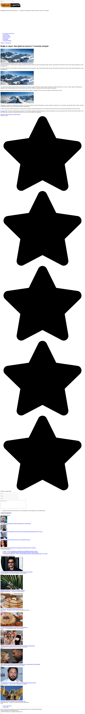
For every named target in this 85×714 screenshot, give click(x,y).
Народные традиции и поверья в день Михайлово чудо (13, 701)
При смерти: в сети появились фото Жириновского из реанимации (16, 523)
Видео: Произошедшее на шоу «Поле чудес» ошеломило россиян (15, 539)
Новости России (6, 37)
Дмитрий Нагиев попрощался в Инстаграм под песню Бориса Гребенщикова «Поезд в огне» (22, 531)
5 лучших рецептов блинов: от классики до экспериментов (14, 627)
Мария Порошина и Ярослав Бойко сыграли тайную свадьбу (24, 552)
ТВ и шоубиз (6, 38)
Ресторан (3, 110)
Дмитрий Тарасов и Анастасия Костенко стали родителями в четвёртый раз (18, 645)
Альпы (6, 114)
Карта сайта (5, 707)
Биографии (5, 39)
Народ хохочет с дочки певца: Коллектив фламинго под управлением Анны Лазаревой (20, 664)
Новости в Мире (6, 35)
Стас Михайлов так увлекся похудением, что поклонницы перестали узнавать (18, 682)
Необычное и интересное (8, 33)
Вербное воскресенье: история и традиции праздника (13, 590)
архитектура (11, 114)
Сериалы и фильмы (7, 40)
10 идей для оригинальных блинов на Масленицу (12, 608)
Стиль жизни (6, 34)
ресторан (18, 114)
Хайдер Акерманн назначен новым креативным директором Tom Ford (16, 571)
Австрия (2, 114)
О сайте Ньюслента (7, 705)
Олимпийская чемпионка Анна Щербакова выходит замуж (24, 551)
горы (15, 114)
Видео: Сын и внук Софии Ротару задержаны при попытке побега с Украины (18, 547)
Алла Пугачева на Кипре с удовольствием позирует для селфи (33, 553)
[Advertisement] (42, 21)
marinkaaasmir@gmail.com (9, 553)
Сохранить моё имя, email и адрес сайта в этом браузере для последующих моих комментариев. (23, 510)
